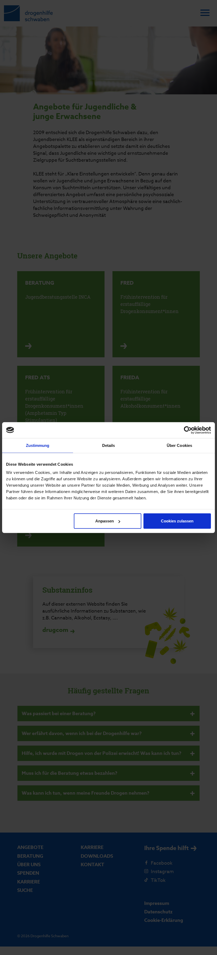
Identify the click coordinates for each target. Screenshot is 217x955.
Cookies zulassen (177, 521)
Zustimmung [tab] (37, 445)
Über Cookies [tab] (179, 445)
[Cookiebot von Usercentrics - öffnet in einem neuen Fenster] (188, 430)
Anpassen (104, 521)
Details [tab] (108, 445)
